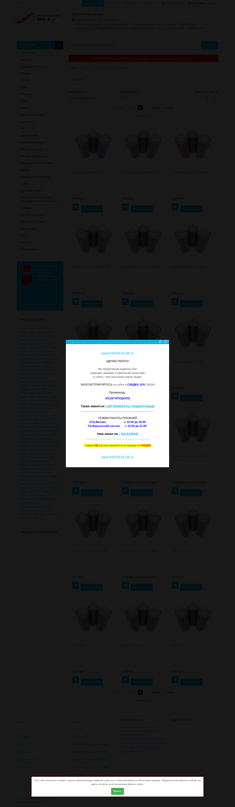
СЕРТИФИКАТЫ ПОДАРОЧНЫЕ (130, 406)
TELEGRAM (129, 434)
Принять (117, 791)
